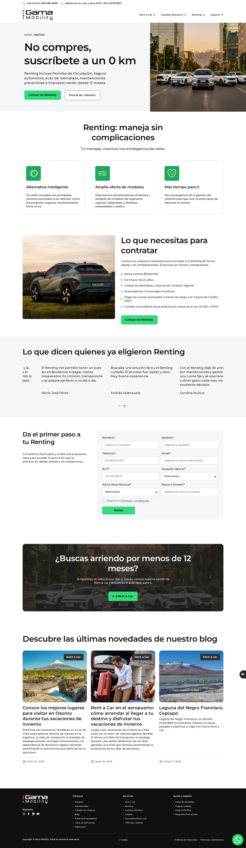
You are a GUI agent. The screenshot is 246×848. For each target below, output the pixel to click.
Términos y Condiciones (134, 500)
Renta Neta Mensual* (116, 484)
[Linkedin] (33, 814)
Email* (165, 453)
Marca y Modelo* (173, 484)
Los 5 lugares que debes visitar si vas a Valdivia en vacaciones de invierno (187, 713)
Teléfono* (108, 453)
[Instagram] (24, 814)
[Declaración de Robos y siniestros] (242, 674)
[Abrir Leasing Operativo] (185, 15)
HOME (28, 34)
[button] (119, 406)
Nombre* (108, 437)
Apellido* (167, 437)
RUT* (105, 469)
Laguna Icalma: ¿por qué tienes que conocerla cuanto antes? (55, 713)
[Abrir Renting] (203, 15)
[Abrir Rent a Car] (154, 15)
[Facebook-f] (28, 814)
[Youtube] (38, 814)
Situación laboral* (173, 469)
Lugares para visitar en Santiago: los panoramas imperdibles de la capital (118, 713)
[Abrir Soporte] (222, 15)
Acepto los (128, 500)
